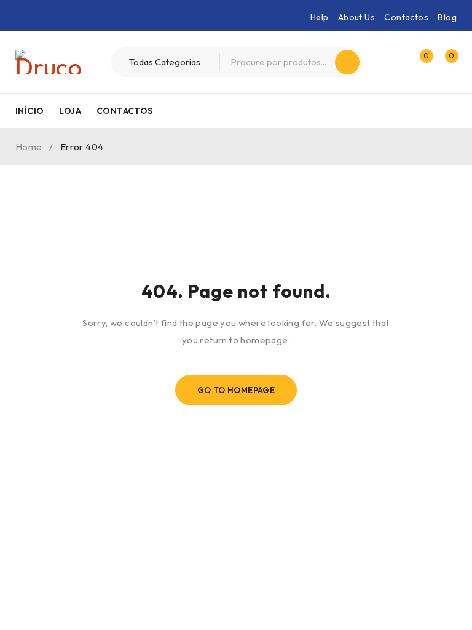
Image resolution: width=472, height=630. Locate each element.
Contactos (406, 17)
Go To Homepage (236, 390)
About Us (356, 17)
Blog (447, 17)
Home (28, 147)
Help (319, 17)
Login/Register (393, 62)
